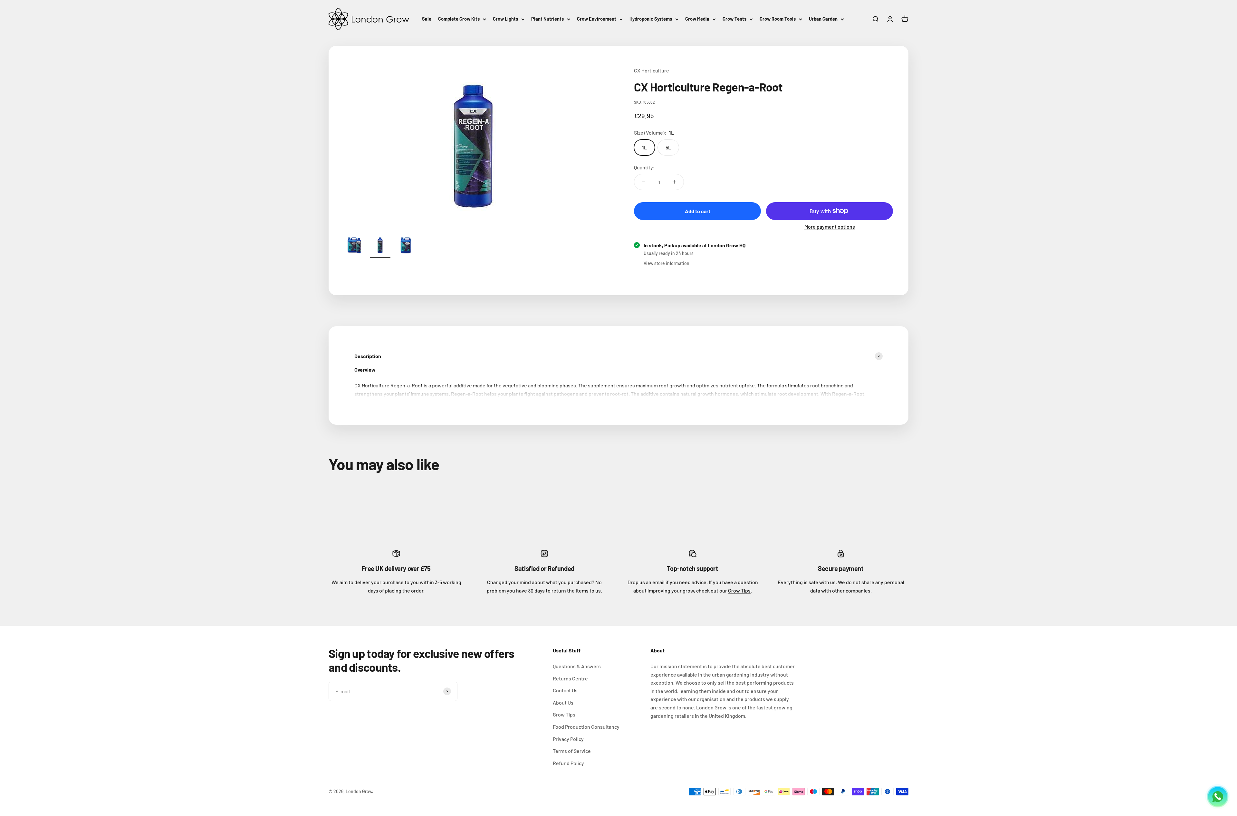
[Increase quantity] (674, 182)
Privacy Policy (568, 739)
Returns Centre (570, 678)
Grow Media (697, 19)
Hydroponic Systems (650, 19)
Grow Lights (505, 19)
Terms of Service (572, 751)
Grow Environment (596, 19)
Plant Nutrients (547, 19)
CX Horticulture (651, 70)
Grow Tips (739, 590)
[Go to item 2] (380, 246)
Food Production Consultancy (586, 727)
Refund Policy (568, 763)
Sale (426, 19)
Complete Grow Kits (459, 19)
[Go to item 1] (354, 246)
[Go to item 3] (406, 246)
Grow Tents (734, 19)
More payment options (829, 226)
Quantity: (644, 167)
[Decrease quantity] (643, 182)
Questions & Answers (577, 666)
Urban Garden (823, 19)
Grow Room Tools (778, 19)
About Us (563, 702)
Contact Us (565, 690)
